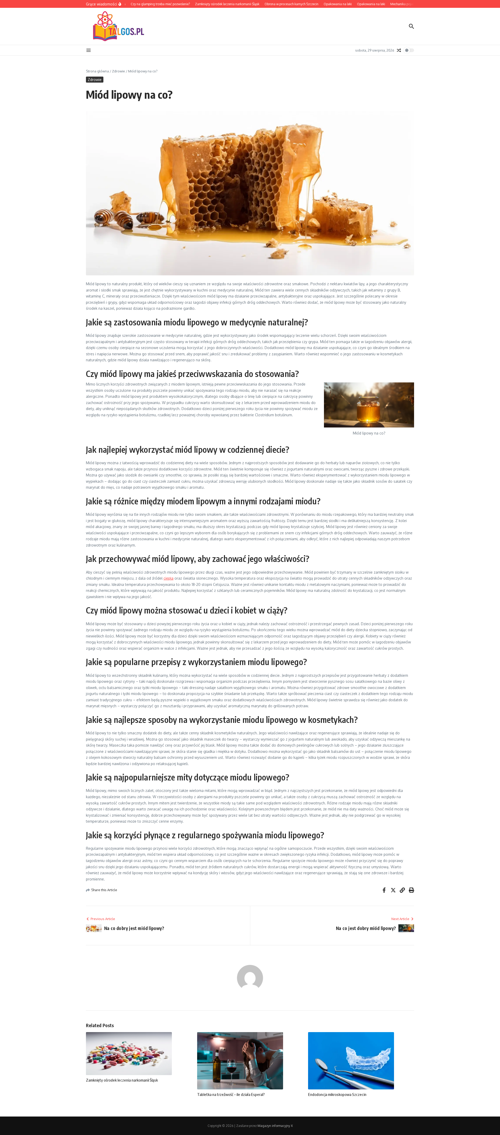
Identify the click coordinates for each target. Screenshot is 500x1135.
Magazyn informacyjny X (275, 1126)
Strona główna (97, 71)
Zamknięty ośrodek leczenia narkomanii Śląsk (122, 1080)
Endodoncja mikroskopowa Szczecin (337, 1094)
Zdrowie (118, 71)
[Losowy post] (399, 50)
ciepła (168, 578)
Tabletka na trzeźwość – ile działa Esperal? (231, 1094)
